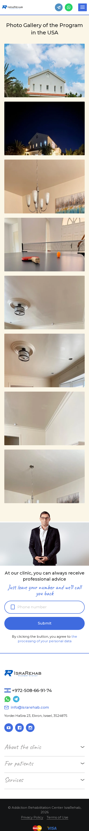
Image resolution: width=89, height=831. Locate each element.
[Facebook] (19, 727)
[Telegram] (59, 7)
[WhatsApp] (69, 7)
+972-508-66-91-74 (32, 690)
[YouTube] (8, 727)
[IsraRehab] (12, 7)
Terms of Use (57, 817)
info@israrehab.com (30, 707)
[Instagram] (30, 727)
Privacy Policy (32, 817)
